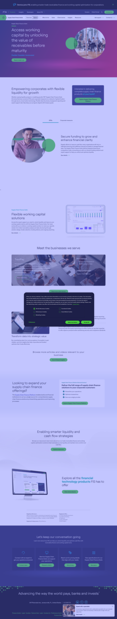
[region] (59, 309)
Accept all (86, 322)
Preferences (32, 322)
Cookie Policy (76, 304)
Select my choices (72, 322)
